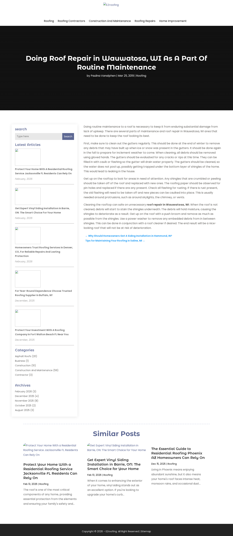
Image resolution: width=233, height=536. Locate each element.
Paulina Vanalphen (103, 76)
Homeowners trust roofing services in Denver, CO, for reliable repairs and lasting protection (44, 252)
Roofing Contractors (71, 21)
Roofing (49, 21)
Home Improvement (173, 21)
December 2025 (24, 396)
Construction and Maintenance (110, 21)
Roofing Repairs (145, 21)
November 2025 (24, 400)
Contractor (21, 375)
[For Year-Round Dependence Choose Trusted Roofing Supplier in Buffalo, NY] (28, 279)
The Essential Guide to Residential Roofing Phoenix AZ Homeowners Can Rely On (178, 453)
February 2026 (23, 391)
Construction (23, 365)
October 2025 (23, 405)
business (20, 361)
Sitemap (146, 531)
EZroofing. (111, 531)
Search (68, 136)
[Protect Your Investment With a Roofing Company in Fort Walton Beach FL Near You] (28, 319)
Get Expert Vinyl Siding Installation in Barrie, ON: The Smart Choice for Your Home (114, 464)
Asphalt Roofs (23, 356)
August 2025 (22, 410)
